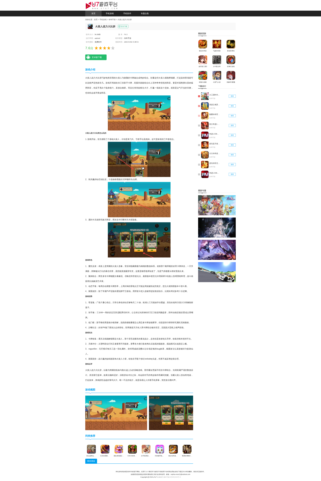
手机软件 (127, 13)
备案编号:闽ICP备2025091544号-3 (169, 477)
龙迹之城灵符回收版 (214, 105)
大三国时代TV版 (214, 95)
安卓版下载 (97, 57)
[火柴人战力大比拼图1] (116, 413)
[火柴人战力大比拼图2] (180, 413)
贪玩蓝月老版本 (214, 144)
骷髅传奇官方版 (214, 114)
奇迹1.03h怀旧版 (214, 134)
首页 (93, 13)
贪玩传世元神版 (214, 163)
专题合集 (145, 13)
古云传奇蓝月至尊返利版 (214, 153)
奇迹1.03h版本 (214, 173)
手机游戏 (110, 13)
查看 (232, 96)
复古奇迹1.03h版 (214, 124)
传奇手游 (112, 20)
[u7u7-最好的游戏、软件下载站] (101, 5)
